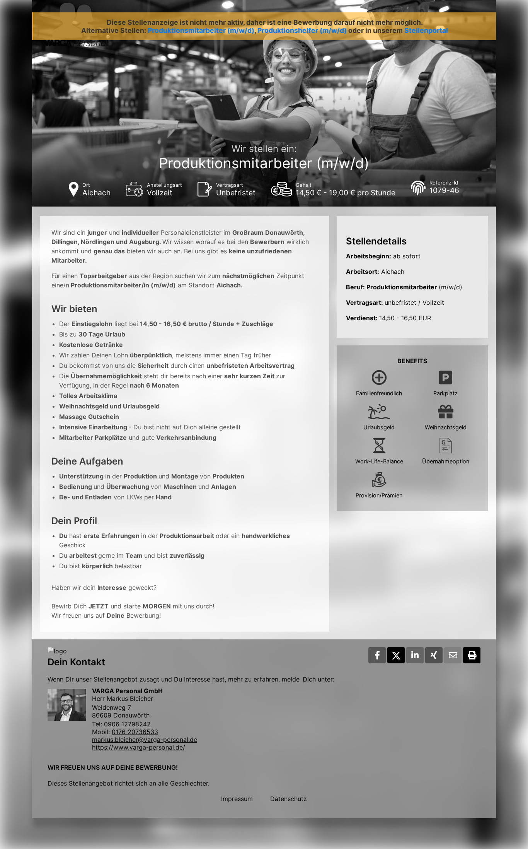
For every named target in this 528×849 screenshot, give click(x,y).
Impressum (237, 799)
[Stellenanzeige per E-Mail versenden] (453, 655)
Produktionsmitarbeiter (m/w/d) (201, 30)
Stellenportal (426, 30)
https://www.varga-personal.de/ (138, 747)
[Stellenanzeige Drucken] (471, 655)
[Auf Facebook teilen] (377, 655)
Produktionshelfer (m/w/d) (302, 30)
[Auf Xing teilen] (434, 655)
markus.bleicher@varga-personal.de (144, 739)
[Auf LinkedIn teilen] (415, 655)
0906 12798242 (127, 724)
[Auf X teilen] (396, 655)
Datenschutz (288, 799)
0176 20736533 (135, 732)
